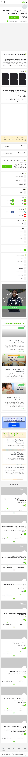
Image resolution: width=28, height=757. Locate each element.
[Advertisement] (14, 37)
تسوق (9, 750)
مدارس (19, 750)
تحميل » (22, 447)
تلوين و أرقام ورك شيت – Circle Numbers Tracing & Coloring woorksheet (15, 442)
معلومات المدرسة (23, 21)
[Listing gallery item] (22, 76)
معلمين (14, 750)
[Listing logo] (24, 6)
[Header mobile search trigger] (1, 2)
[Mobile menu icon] (26, 2)
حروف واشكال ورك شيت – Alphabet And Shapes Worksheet (17, 454)
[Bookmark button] (14, 513)
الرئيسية (24, 750)
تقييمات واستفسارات (12, 21)
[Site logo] (23, 2)
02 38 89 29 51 (19, 180)
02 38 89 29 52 (19, 176)
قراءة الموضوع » (21, 351)
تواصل (3, 750)
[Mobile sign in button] (5, 2)
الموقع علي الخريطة (7, 166)
